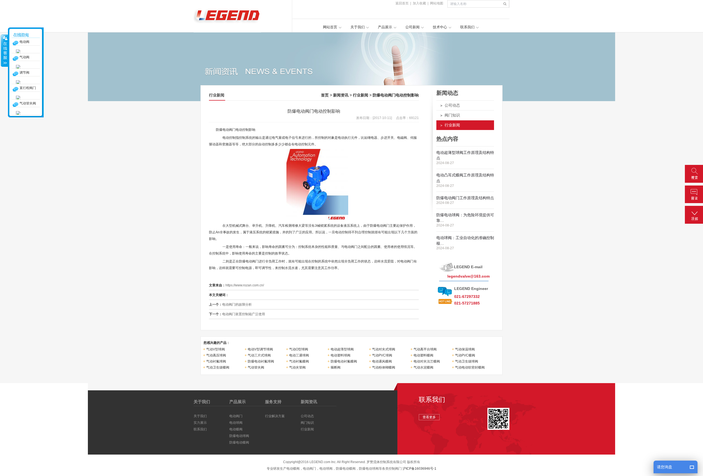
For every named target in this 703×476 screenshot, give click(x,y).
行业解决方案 (275, 416)
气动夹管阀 (297, 367)
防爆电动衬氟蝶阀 (344, 361)
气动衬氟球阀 (216, 361)
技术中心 (440, 27)
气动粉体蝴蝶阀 (383, 367)
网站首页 (330, 27)
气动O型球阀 (298, 349)
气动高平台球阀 (425, 349)
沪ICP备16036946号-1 (419, 469)
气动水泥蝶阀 (423, 367)
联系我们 (467, 27)
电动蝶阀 (235, 429)
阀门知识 (452, 115)
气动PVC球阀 (382, 355)
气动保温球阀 (465, 349)
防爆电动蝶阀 (239, 442)
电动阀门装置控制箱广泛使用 (243, 314)
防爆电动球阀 (239, 436)
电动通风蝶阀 (382, 361)
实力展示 (200, 423)
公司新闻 (412, 27)
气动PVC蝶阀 (465, 355)
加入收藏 (419, 3)
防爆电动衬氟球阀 (261, 361)
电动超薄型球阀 (342, 349)
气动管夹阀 (256, 367)
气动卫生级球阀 (466, 361)
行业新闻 (360, 95)
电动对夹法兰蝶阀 (427, 361)
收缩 (5, 50)
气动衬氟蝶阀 (299, 361)
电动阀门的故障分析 (237, 304)
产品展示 (385, 27)
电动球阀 (235, 423)
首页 (325, 95)
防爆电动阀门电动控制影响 (396, 95)
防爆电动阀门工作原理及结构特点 (465, 198)
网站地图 (436, 3)
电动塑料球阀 (340, 355)
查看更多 (429, 417)
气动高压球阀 (216, 355)
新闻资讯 (340, 95)
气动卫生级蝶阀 (217, 367)
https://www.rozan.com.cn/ (244, 285)
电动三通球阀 (299, 355)
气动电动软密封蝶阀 (470, 367)
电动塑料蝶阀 (423, 355)
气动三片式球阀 (259, 355)
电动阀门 (235, 416)
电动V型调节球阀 (260, 349)
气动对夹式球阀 (383, 349)
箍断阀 (336, 367)
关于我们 (357, 27)
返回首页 (402, 3)
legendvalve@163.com (468, 276)
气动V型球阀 (215, 349)
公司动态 (452, 105)
